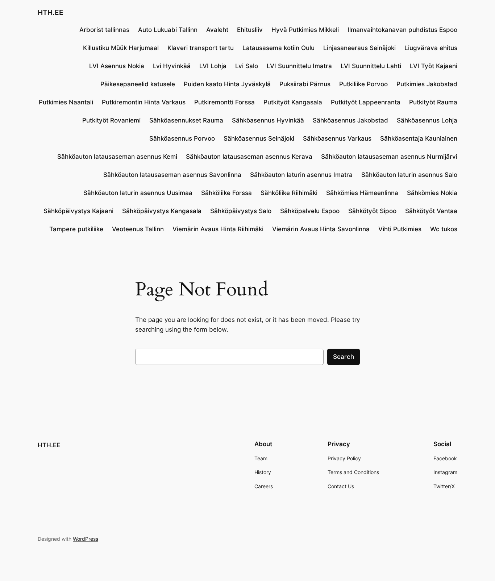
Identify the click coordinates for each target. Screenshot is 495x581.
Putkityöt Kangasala (292, 102)
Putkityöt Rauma (433, 102)
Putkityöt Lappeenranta (365, 102)
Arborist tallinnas (104, 29)
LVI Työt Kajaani (433, 66)
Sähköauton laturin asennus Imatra (301, 174)
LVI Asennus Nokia (116, 66)
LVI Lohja (212, 66)
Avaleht (217, 29)
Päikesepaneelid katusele (137, 84)
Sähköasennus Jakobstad (350, 120)
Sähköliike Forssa (226, 192)
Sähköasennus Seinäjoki (259, 138)
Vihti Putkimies (399, 229)
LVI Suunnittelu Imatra (299, 66)
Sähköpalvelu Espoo (310, 211)
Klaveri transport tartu (200, 47)
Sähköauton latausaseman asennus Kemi (117, 156)
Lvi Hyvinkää (172, 66)
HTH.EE (50, 12)
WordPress (85, 539)
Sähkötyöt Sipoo (372, 211)
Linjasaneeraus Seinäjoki (359, 47)
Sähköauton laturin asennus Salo (409, 174)
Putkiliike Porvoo (363, 84)
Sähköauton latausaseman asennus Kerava (249, 156)
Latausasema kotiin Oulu (278, 47)
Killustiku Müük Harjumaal (121, 47)
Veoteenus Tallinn (138, 229)
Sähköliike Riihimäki (289, 192)
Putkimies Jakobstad (426, 84)
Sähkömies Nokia (432, 192)
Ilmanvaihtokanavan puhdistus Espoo (402, 29)
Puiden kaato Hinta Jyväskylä (227, 84)
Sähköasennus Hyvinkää (268, 120)
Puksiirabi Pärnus (304, 84)
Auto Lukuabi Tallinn (167, 29)
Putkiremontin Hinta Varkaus (144, 102)
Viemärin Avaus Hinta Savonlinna (321, 229)
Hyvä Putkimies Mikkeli (305, 29)
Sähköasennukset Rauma (186, 120)
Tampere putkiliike (76, 229)
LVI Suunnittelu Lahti (371, 66)
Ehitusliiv (250, 29)
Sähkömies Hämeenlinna (362, 192)
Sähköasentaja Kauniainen (418, 138)
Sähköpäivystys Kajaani (78, 211)
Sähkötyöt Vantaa (431, 211)
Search (343, 356)
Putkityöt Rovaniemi (111, 120)
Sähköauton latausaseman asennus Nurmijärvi (389, 156)
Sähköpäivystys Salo (240, 211)
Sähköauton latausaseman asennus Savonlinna (172, 174)
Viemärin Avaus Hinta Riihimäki (217, 229)
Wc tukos (443, 229)
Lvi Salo (246, 66)
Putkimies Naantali (66, 102)
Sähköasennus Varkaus (337, 138)
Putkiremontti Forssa (224, 102)
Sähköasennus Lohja (427, 120)
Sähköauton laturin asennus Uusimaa (137, 192)
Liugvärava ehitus (430, 47)
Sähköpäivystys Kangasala (161, 211)
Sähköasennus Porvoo (182, 138)
